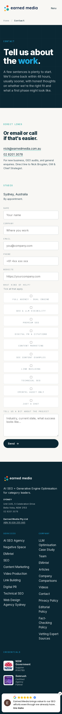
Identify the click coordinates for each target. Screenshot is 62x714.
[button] (60, 694)
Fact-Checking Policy (45, 623)
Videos (43, 587)
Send (13, 443)
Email (7, 239)
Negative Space (14, 547)
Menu (53, 8)
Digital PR (10, 587)
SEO (6, 560)
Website (8, 269)
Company (8, 223)
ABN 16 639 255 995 (14, 522)
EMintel (8, 554)
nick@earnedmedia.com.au (22, 148)
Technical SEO (13, 593)
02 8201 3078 (13, 154)
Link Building (12, 580)
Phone (7, 254)
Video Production (15, 573)
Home (6, 20)
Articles (44, 569)
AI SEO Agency (14, 540)
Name (6, 208)
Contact (44, 594)
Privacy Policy (48, 600)
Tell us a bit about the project (26, 411)
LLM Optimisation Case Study (47, 545)
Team (42, 556)
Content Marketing (16, 567)
